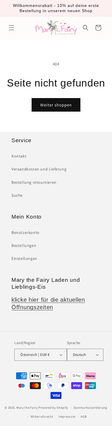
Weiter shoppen (56, 105)
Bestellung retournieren (34, 182)
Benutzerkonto (25, 232)
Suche (17, 195)
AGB (84, 416)
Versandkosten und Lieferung (38, 169)
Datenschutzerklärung (90, 408)
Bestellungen (23, 245)
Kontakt (18, 156)
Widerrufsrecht (42, 416)
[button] (11, 27)
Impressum (67, 416)
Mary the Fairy (27, 408)
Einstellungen (24, 258)
